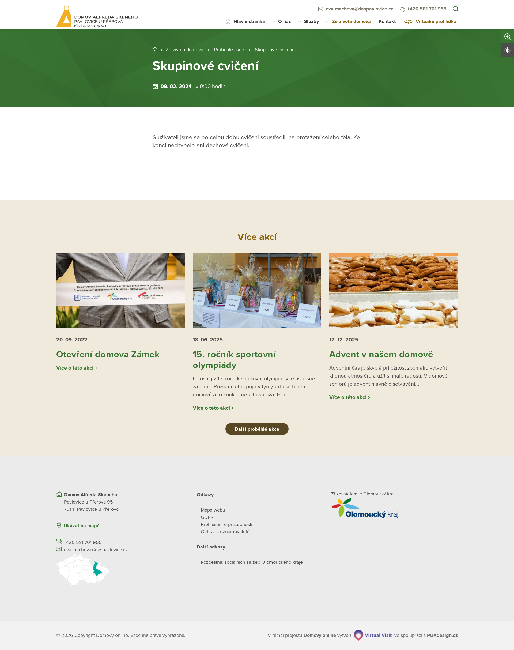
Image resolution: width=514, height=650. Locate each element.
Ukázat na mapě (82, 526)
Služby (311, 21)
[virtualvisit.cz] (373, 635)
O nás (284, 21)
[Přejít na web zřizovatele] (394, 508)
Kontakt (387, 21)
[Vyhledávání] (455, 9)
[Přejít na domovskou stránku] (97, 15)
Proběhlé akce (229, 49)
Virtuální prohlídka (436, 21)
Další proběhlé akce (257, 429)
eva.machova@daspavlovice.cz (359, 9)
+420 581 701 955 (427, 9)
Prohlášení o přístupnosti (226, 524)
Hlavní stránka (249, 21)
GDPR (207, 517)
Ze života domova (351, 21)
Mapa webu (213, 510)
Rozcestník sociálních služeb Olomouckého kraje (252, 562)
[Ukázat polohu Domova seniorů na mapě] (119, 569)
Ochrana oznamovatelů (225, 532)
